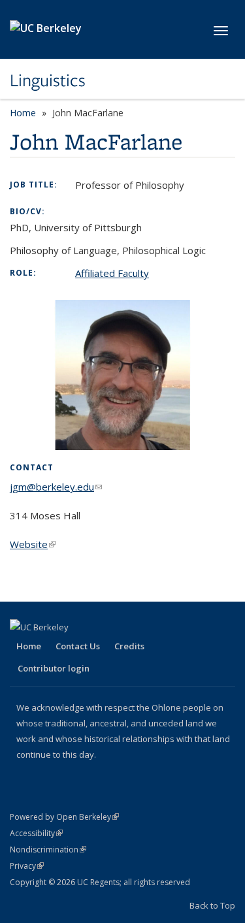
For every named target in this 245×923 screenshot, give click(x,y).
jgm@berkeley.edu (56, 486)
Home (23, 112)
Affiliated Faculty (112, 273)
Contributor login (54, 668)
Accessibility (36, 833)
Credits (129, 646)
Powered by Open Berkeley (64, 816)
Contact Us (78, 646)
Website (33, 544)
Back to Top (212, 905)
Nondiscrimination (48, 849)
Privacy (27, 865)
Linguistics (48, 80)
